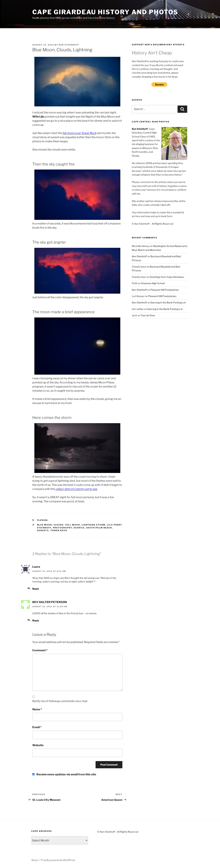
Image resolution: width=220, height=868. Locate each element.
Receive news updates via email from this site (66, 774)
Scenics (79, 527)
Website (37, 745)
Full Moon (72, 525)
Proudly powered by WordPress (58, 860)
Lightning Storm (94, 525)
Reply (35, 588)
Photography (62, 527)
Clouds (59, 525)
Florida (42, 520)
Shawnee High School (153, 283)
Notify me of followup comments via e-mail (59, 701)
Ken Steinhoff (69, 45)
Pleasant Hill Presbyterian (165, 289)
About (34, 860)
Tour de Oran (148, 315)
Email (37, 727)
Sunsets (43, 530)
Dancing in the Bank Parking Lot (168, 302)
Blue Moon (44, 525)
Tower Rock (59, 530)
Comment (40, 650)
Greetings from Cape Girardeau (167, 276)
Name (37, 709)
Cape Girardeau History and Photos (105, 12)
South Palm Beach (99, 527)
